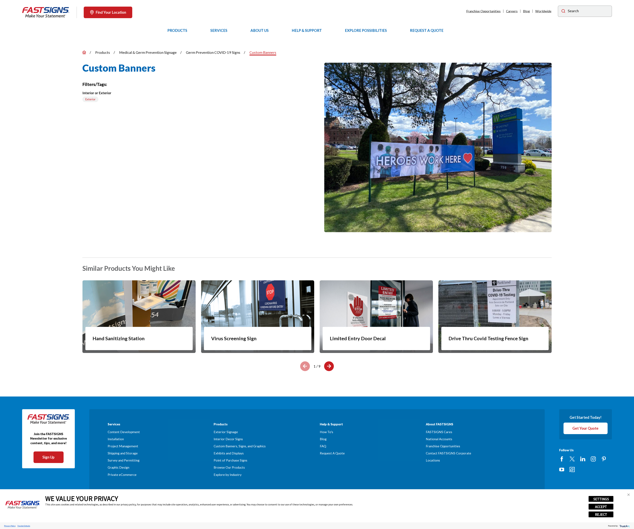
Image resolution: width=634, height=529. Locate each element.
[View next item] (329, 366)
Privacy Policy (10, 526)
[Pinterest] (603, 459)
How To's (326, 432)
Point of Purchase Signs (230, 460)
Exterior (90, 99)
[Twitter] (572, 459)
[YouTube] (561, 469)
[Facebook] (561, 459)
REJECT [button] (601, 514)
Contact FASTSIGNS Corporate (448, 453)
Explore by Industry (228, 475)
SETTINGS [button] (601, 499)
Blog (526, 11)
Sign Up (48, 457)
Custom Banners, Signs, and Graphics (240, 446)
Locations (433, 460)
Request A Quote (332, 453)
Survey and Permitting (124, 460)
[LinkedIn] (582, 459)
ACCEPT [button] (601, 506)
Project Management (123, 446)
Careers (512, 11)
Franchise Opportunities (483, 11)
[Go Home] (84, 52)
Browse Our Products (229, 467)
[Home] (45, 12)
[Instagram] (593, 459)
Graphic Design (118, 467)
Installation (116, 439)
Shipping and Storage (123, 453)
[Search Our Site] (563, 11)
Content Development (124, 432)
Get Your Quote (585, 428)
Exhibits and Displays (229, 453)
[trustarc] (624, 526)
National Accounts (439, 439)
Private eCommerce (122, 475)
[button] (628, 494)
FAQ (323, 446)
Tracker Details (23, 526)
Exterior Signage (226, 432)
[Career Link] (572, 469)
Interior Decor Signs (228, 439)
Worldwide (543, 11)
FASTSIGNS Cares (439, 432)
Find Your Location (111, 12)
